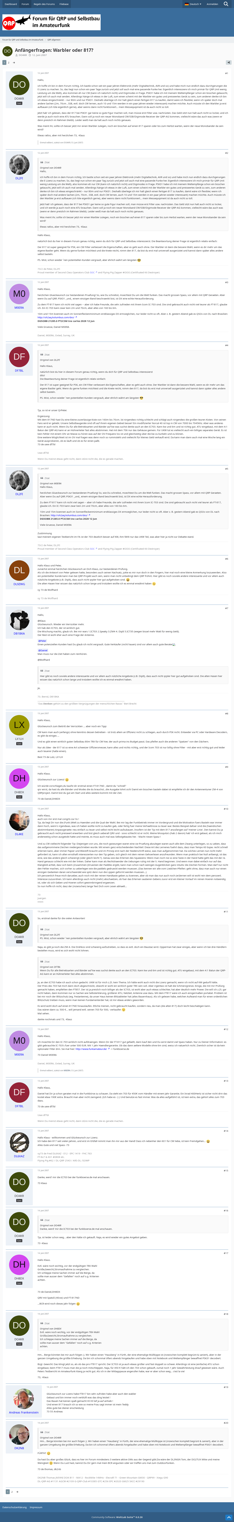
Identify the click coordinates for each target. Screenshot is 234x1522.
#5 (226, 468)
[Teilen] (229, 62)
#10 (226, 808)
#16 (226, 1210)
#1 (226, 73)
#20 (226, 1422)
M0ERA (67, 1070)
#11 (226, 911)
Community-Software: (117, 1517)
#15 (226, 1170)
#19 (226, 1387)
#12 (226, 1029)
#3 (226, 282)
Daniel (43, 650)
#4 (226, 345)
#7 (226, 608)
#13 (226, 1080)
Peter (43, 640)
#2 (226, 152)
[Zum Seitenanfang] (228, 1517)
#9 (226, 766)
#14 (226, 1130)
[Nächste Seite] (14, 62)
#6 (226, 558)
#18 (226, 1313)
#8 (226, 713)
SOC (92, 272)
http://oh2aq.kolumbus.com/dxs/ (56, 317)
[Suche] (226, 4)
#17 (226, 1253)
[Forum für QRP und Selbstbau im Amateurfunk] (117, 22)
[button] (193, 4)
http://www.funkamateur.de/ (91, 1048)
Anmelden (212, 4)
